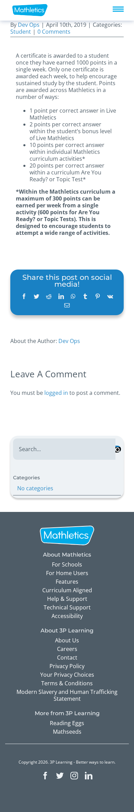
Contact (67, 657)
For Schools (67, 564)
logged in (56, 393)
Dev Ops (29, 24)
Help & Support (67, 598)
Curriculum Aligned (67, 590)
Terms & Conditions (67, 683)
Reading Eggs (67, 723)
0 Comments (53, 31)
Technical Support (67, 607)
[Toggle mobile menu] (118, 9)
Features (67, 581)
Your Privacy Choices (67, 674)
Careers (67, 648)
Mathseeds (67, 731)
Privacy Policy (67, 666)
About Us (67, 640)
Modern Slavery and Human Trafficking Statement (67, 695)
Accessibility (67, 616)
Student (20, 31)
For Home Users (67, 573)
